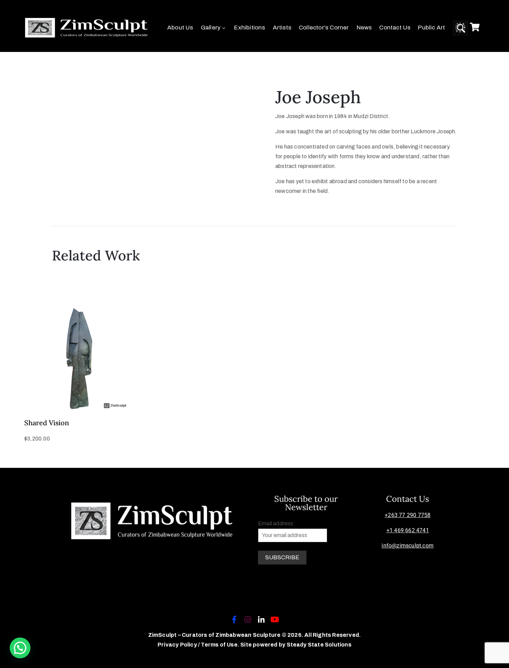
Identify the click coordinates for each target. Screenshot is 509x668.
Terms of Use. (220, 645)
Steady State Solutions (319, 645)
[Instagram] (247, 619)
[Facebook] (234, 619)
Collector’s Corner (324, 27)
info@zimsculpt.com (408, 545)
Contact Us (394, 27)
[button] (20, 648)
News (364, 27)
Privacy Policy (178, 645)
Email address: (276, 523)
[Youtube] (275, 619)
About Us (180, 27)
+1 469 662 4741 (407, 530)
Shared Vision (46, 422)
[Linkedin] (261, 619)
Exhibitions (249, 27)
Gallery (211, 27)
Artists (282, 27)
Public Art (431, 27)
